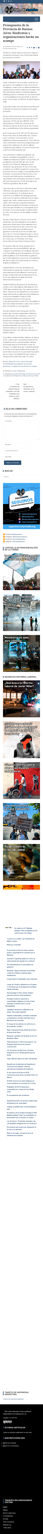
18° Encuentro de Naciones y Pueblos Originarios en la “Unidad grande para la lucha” (24, 1111)
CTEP (13, 376)
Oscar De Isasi (30, 376)
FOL (20, 376)
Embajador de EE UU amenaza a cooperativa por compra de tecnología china (25, 1164)
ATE (27, 374)
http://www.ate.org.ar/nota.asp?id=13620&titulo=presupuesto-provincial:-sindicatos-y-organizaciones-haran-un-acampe (20, 363)
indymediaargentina (18, 539)
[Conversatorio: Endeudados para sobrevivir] (9, 1005)
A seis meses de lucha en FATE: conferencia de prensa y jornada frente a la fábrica (26, 1143)
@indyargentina (17, 534)
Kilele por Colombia (21, 949)
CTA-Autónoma (7, 376)
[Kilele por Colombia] (9, 952)
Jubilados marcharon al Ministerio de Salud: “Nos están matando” (25, 1047)
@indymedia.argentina (20, 537)
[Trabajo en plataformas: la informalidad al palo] (9, 1196)
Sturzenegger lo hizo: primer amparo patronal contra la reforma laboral (24, 1026)
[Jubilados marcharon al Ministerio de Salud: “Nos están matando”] (9, 1047)
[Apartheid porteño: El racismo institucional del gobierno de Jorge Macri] (9, 1185)
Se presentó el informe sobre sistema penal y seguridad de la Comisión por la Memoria (25, 962)
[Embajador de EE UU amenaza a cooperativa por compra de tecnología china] (9, 1164)
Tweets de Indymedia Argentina (13, 1500)
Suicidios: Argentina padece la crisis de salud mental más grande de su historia (25, 973)
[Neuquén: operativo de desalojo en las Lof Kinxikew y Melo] (9, 1090)
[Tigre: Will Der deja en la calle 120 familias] (9, 1122)
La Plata (14, 371)
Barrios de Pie (32, 374)
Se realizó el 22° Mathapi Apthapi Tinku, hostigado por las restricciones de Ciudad (25, 930)
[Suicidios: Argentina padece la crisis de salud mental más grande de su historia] (9, 973)
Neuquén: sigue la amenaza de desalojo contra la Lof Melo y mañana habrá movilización (25, 994)
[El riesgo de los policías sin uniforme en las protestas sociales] (9, 1069)
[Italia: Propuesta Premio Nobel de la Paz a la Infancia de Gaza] (9, 1079)
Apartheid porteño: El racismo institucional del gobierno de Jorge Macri (25, 1185)
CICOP (38, 374)
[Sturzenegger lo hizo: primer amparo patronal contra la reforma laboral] (9, 1026)
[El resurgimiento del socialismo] (9, 1175)
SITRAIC (36, 376)
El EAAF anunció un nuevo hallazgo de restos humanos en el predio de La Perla (25, 1153)
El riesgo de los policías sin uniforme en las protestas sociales (24, 1068)
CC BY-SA (13, 1518)
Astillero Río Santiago (20, 374)
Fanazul (17, 376)
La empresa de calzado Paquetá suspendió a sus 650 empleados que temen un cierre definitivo (12, 391)
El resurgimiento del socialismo (25, 1172)
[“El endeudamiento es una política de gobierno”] (9, 983)
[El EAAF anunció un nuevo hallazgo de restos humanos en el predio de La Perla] (9, 1154)
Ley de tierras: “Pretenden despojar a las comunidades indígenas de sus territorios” (24, 1219)
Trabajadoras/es (21, 371)
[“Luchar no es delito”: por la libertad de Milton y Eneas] (9, 941)
